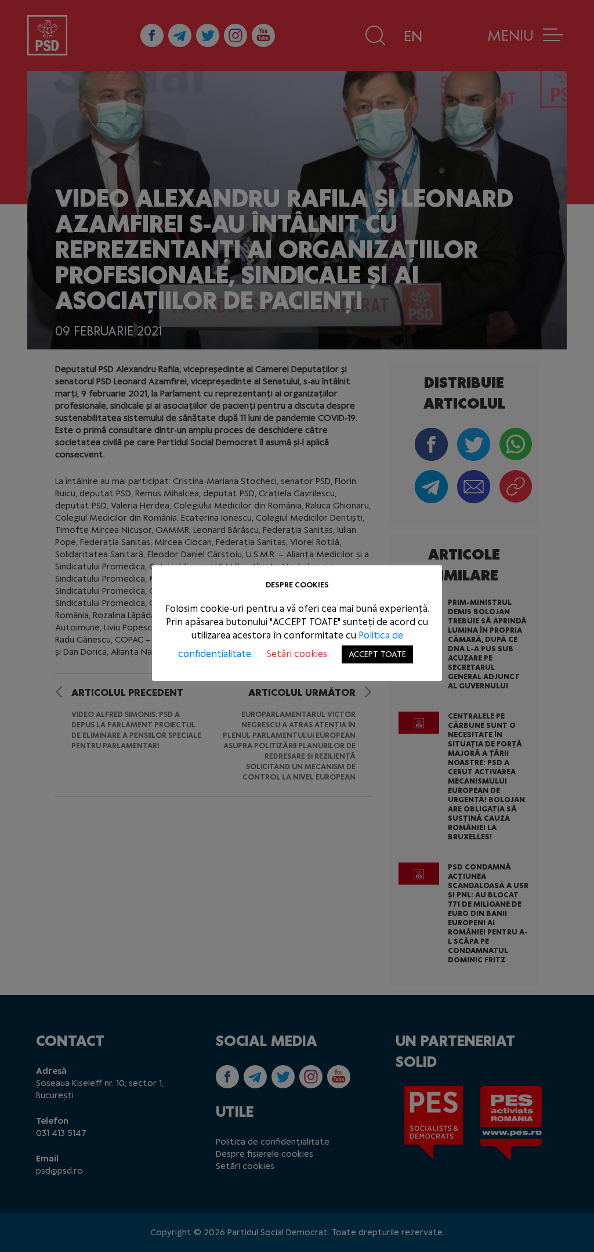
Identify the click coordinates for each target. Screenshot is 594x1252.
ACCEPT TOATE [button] (377, 654)
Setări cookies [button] (297, 653)
